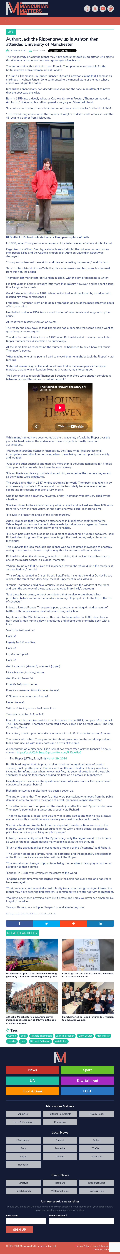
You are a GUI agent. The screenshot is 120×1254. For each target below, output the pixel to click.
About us (23, 1114)
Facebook (87, 8)
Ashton (12, 1036)
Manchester (103, 1036)
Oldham (60, 1156)
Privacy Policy (96, 1114)
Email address (58, 1215)
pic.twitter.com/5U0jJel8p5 (64, 752)
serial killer (61, 1041)
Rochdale (23, 1164)
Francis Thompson (41, 1036)
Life (10, 32)
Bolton (96, 1140)
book (23, 1036)
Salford (60, 1140)
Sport (87, 1070)
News (32, 1070)
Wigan (23, 1156)
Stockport (96, 1156)
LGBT (87, 1091)
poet (23, 1041)
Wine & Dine (97, 1191)
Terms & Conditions (23, 1122)
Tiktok (110, 8)
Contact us (60, 1122)
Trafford (96, 1148)
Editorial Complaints (60, 1114)
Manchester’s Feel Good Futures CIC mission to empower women (88, 1018)
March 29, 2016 (57, 758)
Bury (23, 1148)
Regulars (60, 1183)
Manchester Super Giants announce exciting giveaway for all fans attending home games (31, 975)
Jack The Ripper (65, 1036)
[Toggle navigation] (8, 21)
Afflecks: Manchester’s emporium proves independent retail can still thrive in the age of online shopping (31, 1020)
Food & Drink (32, 1091)
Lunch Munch (23, 1191)
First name (12, 1215)
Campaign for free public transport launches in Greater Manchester (87, 975)
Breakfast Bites (96, 1183)
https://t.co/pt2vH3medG (32, 752)
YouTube (103, 8)
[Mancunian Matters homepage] (27, 8)
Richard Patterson (40, 1041)
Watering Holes (60, 1191)
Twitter (95, 8)
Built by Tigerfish (48, 1246)
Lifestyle (23, 1183)
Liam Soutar (39, 50)
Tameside (60, 1148)
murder (12, 1041)
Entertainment (87, 1080)
